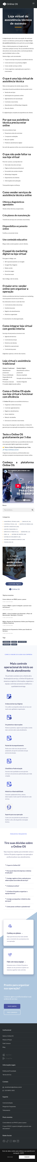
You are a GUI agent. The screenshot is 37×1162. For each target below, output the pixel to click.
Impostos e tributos (11, 531)
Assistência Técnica (12, 521)
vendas (14, 644)
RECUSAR (10, 1157)
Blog (4, 1047)
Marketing (25, 531)
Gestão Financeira (11, 529)
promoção (6, 644)
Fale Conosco (7, 1043)
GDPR (22, 1153)
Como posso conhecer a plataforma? (18, 906)
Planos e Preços (7, 1039)
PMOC (6, 534)
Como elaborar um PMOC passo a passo (14, 599)
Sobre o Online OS (8, 1036)
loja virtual (22, 641)
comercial (6, 641)
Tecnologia (8, 542)
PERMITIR (26, 1157)
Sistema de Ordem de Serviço (14, 539)
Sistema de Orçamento (12, 536)
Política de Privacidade (9, 1071)
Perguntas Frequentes (9, 1106)
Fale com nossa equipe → (16, 962)
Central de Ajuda (8, 1103)
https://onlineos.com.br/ (12, 449)
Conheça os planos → (15, 933)
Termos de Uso (7, 1074)
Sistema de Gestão (19, 534)
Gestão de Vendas (26, 524)
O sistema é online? (13, 886)
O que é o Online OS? (13, 865)
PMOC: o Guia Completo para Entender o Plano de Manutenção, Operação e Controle (17, 614)
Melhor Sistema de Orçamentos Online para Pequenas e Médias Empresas (18, 622)
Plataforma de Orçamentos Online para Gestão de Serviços (17, 630)
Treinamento (6, 1110)
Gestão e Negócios (11, 526)
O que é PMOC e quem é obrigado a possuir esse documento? (17, 606)
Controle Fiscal (10, 524)
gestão (14, 641)
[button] (18, 865)
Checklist (26, 521)
